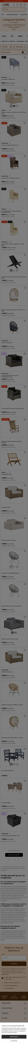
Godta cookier (14, 1036)
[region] (14, 1033)
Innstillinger (14, 1041)
